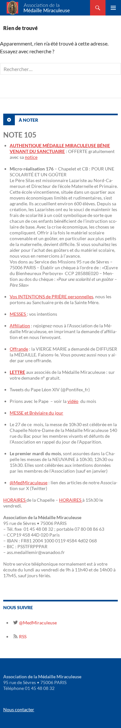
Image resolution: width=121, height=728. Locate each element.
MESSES (18, 314)
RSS (22, 636)
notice (31, 157)
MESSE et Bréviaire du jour (36, 412)
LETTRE (17, 372)
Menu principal (113, 7)
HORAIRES (14, 500)
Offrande (19, 349)
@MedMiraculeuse (28, 482)
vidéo (72, 401)
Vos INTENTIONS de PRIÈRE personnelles (51, 296)
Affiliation (20, 325)
